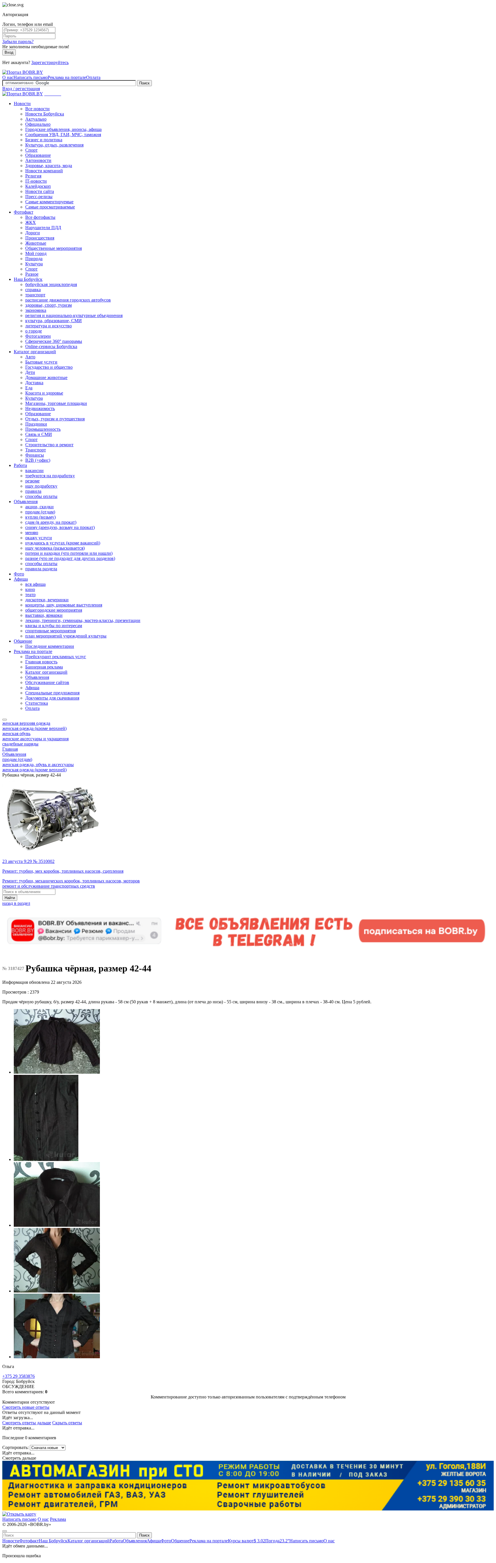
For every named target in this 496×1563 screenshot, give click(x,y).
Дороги (32, 232)
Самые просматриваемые (50, 206)
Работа (20, 465)
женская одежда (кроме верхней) (34, 728)
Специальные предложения (52, 692)
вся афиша (35, 584)
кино (30, 589)
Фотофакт (23, 212)
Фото (19, 573)
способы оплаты (41, 496)
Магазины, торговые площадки (56, 403)
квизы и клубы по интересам (53, 625)
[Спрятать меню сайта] (4, 1531)
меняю (31, 532)
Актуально (35, 119)
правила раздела (41, 568)
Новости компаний (44, 170)
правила (33, 491)
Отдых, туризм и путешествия (55, 418)
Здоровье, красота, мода (48, 165)
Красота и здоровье (44, 393)
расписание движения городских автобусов (68, 299)
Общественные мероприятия (53, 248)
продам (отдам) (40, 511)
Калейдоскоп (38, 186)
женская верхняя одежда (26, 723)
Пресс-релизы (39, 196)
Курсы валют (246, 1540)
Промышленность (43, 429)
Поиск (144, 83)
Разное (31, 274)
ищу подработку (41, 486)
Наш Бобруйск (28, 279)
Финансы (34, 455)
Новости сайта (39, 191)
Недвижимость (40, 408)
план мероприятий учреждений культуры (65, 635)
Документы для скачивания (52, 697)
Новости (22, 103)
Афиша (21, 579)
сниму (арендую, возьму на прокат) (60, 527)
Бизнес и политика (43, 139)
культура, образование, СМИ (53, 320)
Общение (23, 641)
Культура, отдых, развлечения (54, 144)
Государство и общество (49, 367)
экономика (35, 310)
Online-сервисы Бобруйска (51, 346)
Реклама (58, 1519)
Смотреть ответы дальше (26, 1422)
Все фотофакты (40, 217)
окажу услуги (38, 537)
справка (33, 289)
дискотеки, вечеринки (47, 599)
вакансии (34, 470)
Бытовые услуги (41, 362)
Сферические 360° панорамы (53, 341)
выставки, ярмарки (44, 615)
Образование (38, 155)
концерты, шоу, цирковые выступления (63, 604)
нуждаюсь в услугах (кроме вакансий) (62, 542)
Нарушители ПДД (43, 227)
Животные (35, 243)
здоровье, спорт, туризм (48, 305)
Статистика (36, 703)
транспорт (35, 294)
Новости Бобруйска (44, 113)
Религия (33, 175)
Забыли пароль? (18, 41)
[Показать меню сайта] (4, 719)
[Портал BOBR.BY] (22, 72)
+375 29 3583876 (18, 1376)
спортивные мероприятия (50, 630)
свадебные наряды (20, 743)
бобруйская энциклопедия (51, 284)
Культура (34, 263)
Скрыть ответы (67, 1422)
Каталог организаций (35, 351)
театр (30, 594)
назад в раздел (16, 903)
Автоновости (38, 160)
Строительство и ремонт (49, 444)
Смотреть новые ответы (25, 1407)
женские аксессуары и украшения (35, 738)
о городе (33, 331)
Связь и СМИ (38, 434)
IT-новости (36, 181)
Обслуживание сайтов (47, 682)
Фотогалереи (38, 336)
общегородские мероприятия (53, 610)
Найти (10, 898)
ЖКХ (30, 222)
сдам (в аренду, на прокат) (50, 522)
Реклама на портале (67, 77)
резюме (32, 480)
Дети (30, 372)
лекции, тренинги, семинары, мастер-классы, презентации (82, 620)
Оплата (93, 77)
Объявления (26, 501)
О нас (7, 77)
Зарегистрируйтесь (50, 62)
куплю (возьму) (40, 517)
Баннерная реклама (44, 666)
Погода (277, 1540)
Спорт (31, 150)
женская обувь (16, 733)
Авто (30, 356)
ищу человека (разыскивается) (55, 548)
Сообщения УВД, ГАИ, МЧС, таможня (63, 134)
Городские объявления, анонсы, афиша (63, 129)
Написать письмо (30, 77)
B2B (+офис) (37, 460)
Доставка (34, 382)
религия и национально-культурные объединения (74, 315)
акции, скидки (39, 506)
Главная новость (41, 661)
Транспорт (35, 449)
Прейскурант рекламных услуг (55, 656)
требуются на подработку (50, 475)
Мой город (35, 253)
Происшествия (39, 237)
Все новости (37, 108)
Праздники (36, 424)
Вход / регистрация (21, 88)
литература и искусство (48, 325)
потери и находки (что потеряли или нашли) (69, 553)
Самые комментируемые (49, 201)
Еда (28, 387)
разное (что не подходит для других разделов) (70, 558)
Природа (33, 258)
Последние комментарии (49, 646)
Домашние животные (46, 377)
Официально (38, 124)
